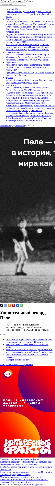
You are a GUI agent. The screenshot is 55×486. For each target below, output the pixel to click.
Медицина (19, 103)
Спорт (48, 115)
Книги (51, 34)
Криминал (47, 93)
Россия (11, 70)
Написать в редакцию (32, 484)
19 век (43, 14)
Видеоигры (11, 34)
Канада (45, 47)
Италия (25, 47)
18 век (37, 14)
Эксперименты (39, 67)
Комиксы (35, 34)
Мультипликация (43, 37)
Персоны (50, 108)
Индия (9, 47)
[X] (1, 305)
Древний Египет (14, 11)
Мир (43, 103)
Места (37, 103)
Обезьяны (49, 24)
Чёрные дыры (36, 90)
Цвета (21, 120)
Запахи (44, 98)
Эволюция (26, 67)
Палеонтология (13, 67)
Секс (26, 115)
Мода (32, 37)
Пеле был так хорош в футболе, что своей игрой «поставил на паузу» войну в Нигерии (29, 340)
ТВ (43, 39)
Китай (9, 49)
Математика (23, 65)
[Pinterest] (13, 305)
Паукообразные (13, 27)
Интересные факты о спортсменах (16, 364)
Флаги (9, 44)
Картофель (19, 80)
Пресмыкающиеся (29, 27)
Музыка (44, 34)
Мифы (20, 105)
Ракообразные (12, 29)
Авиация (33, 95)
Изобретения (12, 100)
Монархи (44, 54)
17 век (30, 14)
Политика (16, 110)
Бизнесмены (20, 54)
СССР (38, 72)
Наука (11, 62)
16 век (24, 14)
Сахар (49, 80)
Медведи (17, 24)
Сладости (10, 82)
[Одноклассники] (9, 305)
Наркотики (39, 105)
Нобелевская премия (40, 65)
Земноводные (21, 21)
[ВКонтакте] (17, 305)
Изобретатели (32, 54)
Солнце (9, 90)
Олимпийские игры (15, 108)
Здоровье (34, 93)
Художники (43, 60)
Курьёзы (10, 103)
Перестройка (47, 72)
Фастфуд (19, 82)
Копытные (48, 21)
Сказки (26, 39)
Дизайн (20, 34)
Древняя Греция (43, 11)
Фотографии (12, 120)
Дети (30, 98)
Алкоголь (10, 98)
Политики (32, 57)
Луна (21, 87)
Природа (26, 110)
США (15, 49)
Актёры (9, 54)
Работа (22, 113)
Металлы (29, 103)
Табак (8, 118)
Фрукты (28, 82)
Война (24, 98)
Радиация (30, 113)
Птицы (42, 27)
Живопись (24, 37)
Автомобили (44, 95)
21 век (9, 16)
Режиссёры (11, 60)
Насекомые (38, 24)
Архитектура (12, 37)
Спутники (18, 90)
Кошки (9, 24)
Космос (11, 85)
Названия (28, 105)
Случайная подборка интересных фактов (19, 459)
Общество (50, 105)
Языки (38, 120)
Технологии (27, 118)
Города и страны (16, 42)
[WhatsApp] (21, 305)
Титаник (37, 118)
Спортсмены (23, 60)
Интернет (23, 100)
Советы (41, 115)
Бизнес (24, 95)
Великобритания (31, 44)
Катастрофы (34, 100)
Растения (40, 113)
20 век (50, 14)
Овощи (42, 80)
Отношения (39, 108)
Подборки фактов (16, 93)
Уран (26, 90)
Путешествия (12, 113)
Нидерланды (35, 47)
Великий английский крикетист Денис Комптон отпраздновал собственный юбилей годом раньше (30, 350)
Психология (36, 110)
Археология (11, 65)
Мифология (11, 105)
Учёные (33, 60)
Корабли (45, 100)
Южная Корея (34, 49)
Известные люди (16, 52)
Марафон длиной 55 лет (17, 360)
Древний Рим (28, 11)
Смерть (33, 115)
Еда (9, 77)
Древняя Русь (12, 72)
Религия (10, 115)
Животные (13, 19)
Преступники (44, 57)
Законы (36, 98)
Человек (12, 95)
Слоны (29, 29)
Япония (45, 49)
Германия (44, 44)
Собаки (36, 29)
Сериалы (18, 39)
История (12, 9)
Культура (12, 32)
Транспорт (47, 118)
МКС (27, 87)
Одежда (9, 39)
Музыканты (11, 57)
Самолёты (19, 115)
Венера (9, 87)
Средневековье (13, 14)
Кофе (26, 80)
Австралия (17, 44)
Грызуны (10, 21)
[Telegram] (5, 305)
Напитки (34, 80)
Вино (18, 98)
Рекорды (49, 113)
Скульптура (36, 39)
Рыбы (22, 29)
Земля (16, 87)
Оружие (29, 108)
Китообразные (35, 21)
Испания (17, 47)
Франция (22, 49)
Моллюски (27, 24)
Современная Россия (16, 75)
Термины (16, 118)
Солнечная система (39, 87)
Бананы (9, 80)
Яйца (35, 82)
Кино (27, 34)
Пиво (8, 110)
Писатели (22, 57)
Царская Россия (26, 72)
